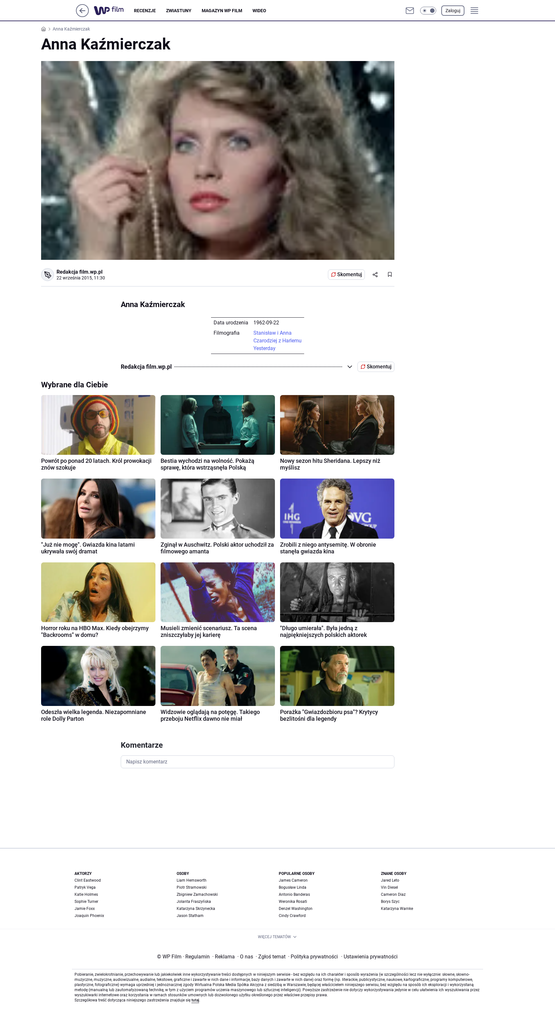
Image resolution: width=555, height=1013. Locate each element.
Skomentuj (349, 274)
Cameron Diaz (393, 894)
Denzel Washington (296, 908)
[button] (428, 10)
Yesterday (264, 348)
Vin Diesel (389, 887)
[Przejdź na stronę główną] (82, 15)
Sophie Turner (86, 901)
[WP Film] (114, 10)
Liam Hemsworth (192, 880)
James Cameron (293, 880)
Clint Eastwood (88, 880)
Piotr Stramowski (192, 887)
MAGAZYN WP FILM (222, 10)
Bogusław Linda (292, 887)
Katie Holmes (86, 894)
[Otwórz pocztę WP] (410, 10)
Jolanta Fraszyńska (194, 901)
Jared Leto (390, 880)
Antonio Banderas (294, 894)
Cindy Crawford (292, 915)
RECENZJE (145, 10)
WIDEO (259, 10)
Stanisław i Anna (272, 333)
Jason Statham (190, 915)
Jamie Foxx (85, 908)
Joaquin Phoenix (89, 915)
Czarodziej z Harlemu (277, 341)
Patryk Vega (85, 887)
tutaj (195, 1000)
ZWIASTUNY (178, 10)
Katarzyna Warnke (397, 908)
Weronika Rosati (293, 901)
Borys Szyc (390, 901)
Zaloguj (452, 10)
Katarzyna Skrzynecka (196, 908)
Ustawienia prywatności (369, 957)
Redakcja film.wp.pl (79, 272)
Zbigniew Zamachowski (197, 894)
